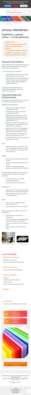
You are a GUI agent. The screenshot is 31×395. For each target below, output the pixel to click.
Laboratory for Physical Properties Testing (15, 304)
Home (3, 22)
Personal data (15, 391)
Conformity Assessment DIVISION (13, 270)
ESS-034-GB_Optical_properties (16, 364)
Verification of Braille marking (12, 280)
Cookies (15, 388)
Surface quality (8, 282)
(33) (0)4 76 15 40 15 (16, 382)
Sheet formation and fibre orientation (14, 284)
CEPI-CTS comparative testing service (14, 262)
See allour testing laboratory (15, 313)
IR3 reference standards (10, 260)
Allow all (8, 5)
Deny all (16, 5)
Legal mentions (15, 392)
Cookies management (15, 389)
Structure (6, 277)
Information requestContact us (15, 321)
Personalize (24, 5)
